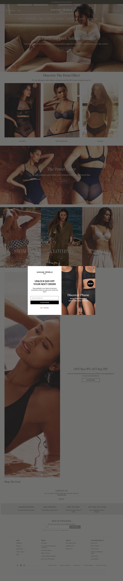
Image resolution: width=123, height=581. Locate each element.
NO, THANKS (45, 307)
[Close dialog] (93, 268)
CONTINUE (44, 302)
